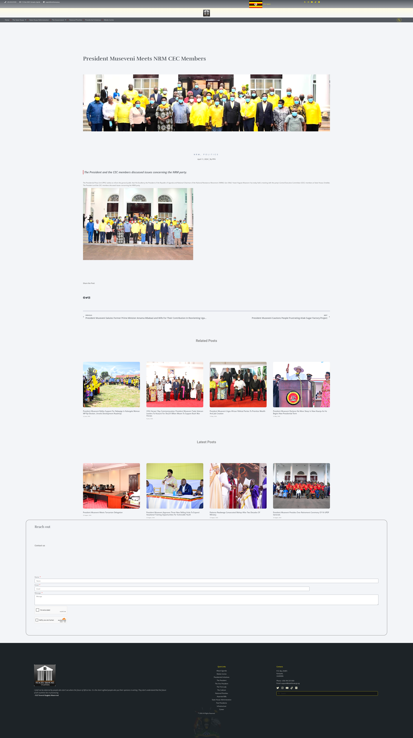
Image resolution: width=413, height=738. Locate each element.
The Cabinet (221, 690)
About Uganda (266, 4)
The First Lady (221, 687)
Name (37, 577)
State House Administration (39, 20)
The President (221, 680)
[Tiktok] (315, 2)
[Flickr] (319, 2)
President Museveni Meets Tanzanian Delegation (103, 512)
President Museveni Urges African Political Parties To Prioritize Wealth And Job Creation (237, 412)
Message (38, 593)
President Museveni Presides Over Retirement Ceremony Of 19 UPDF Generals (301, 513)
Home (7, 20)
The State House (18, 20)
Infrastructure (221, 706)
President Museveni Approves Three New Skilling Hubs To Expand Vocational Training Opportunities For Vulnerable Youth (172, 513)
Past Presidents (221, 703)
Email (37, 585)
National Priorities (75, 20)
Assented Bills (221, 696)
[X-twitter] (304, 2)
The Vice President (221, 683)
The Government (58, 20)
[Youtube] (311, 2)
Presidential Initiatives (93, 20)
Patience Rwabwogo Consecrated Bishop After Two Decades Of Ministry (235, 513)
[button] (84, 298)
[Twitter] (278, 688)
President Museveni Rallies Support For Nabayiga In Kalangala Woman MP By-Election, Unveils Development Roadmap (111, 412)
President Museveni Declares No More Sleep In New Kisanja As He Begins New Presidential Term (300, 412)
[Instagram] (308, 2)
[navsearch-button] (399, 20)
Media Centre (109, 20)
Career (221, 709)
